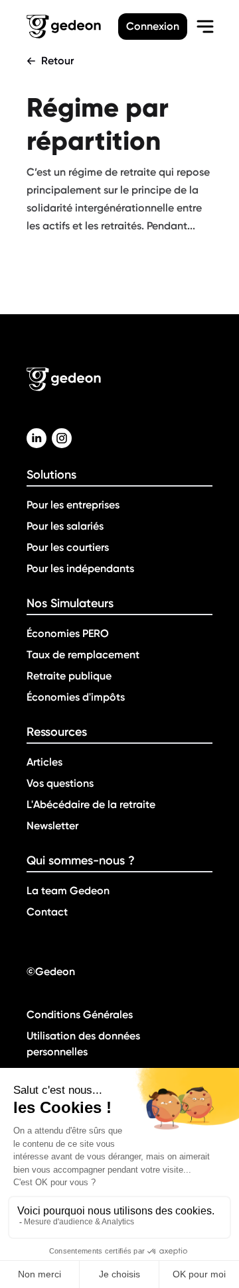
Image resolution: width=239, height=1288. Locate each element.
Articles (44, 762)
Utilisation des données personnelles (83, 1043)
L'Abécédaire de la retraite (91, 804)
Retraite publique (69, 676)
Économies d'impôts (76, 697)
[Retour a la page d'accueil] (72, 26)
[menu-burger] (205, 26)
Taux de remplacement (83, 654)
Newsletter (52, 825)
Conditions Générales (80, 1014)
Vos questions (60, 783)
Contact (47, 912)
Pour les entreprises (73, 504)
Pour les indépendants (80, 568)
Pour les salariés (65, 526)
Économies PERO (68, 633)
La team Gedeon (68, 890)
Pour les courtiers (68, 547)
